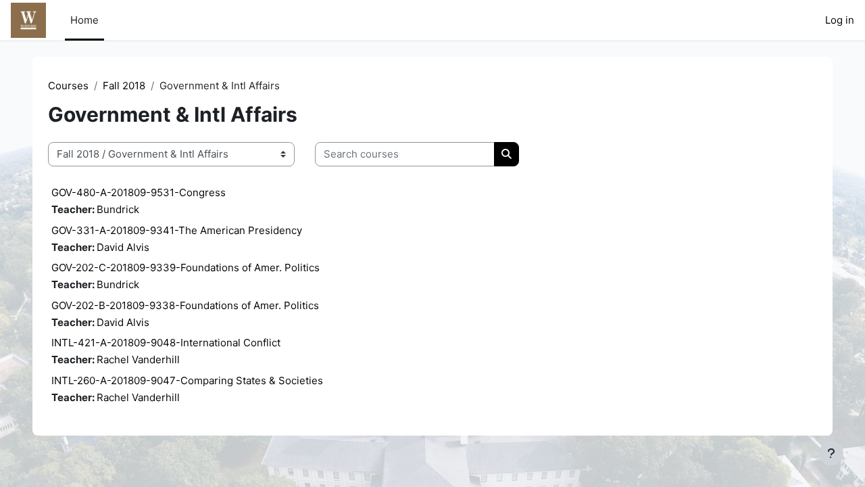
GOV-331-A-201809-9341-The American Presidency (176, 230)
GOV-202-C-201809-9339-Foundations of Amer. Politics (185, 267)
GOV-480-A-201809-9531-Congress (138, 192)
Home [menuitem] (84, 20)
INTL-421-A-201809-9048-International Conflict (165, 342)
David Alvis (123, 247)
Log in (839, 20)
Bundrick (118, 209)
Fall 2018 (124, 85)
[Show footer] (831, 453)
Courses (68, 85)
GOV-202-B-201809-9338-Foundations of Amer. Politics (185, 305)
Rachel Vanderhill (138, 359)
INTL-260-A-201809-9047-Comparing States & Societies (187, 380)
